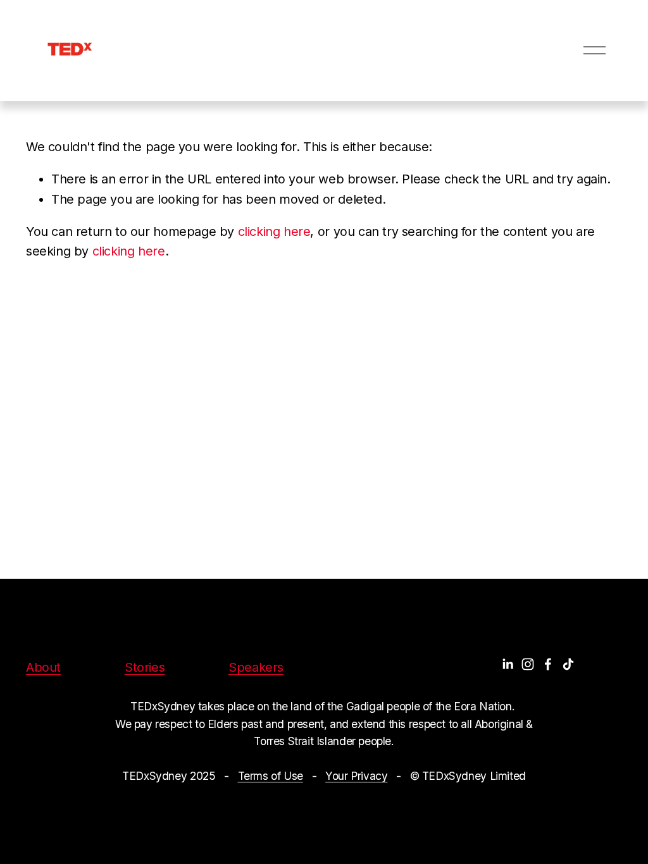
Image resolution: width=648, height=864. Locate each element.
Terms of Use (270, 775)
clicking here (274, 231)
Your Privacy (356, 775)
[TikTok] (568, 664)
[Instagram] (527, 664)
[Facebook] (548, 664)
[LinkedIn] (507, 664)
